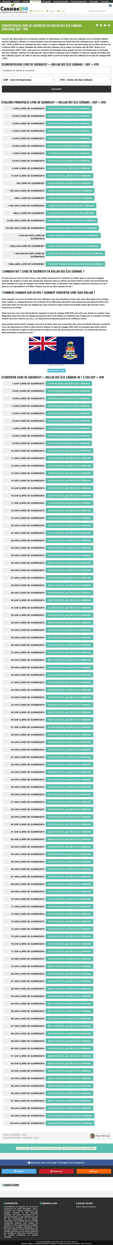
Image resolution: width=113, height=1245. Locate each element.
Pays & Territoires (37, 11)
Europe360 (46, 1)
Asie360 (25, 1)
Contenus (51, 11)
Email (95, 1171)
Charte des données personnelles (69, 1243)
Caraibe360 (35, 1)
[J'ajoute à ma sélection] (101, 25)
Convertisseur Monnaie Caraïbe (45, 1148)
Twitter (20, 1171)
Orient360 (104, 1)
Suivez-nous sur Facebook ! (86, 1207)
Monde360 (6, 1)
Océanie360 (93, 1)
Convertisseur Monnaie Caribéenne (79, 1148)
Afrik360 (16, 1)
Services (62, 11)
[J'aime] (97, 25)
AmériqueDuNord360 (78, 1)
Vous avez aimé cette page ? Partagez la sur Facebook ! (57, 1162)
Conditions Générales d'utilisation (45, 1243)
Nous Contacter (86, 1243)
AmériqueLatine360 (61, 1)
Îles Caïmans (23, 1148)
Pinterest (57, 1171)
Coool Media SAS (41, 1241)
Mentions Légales (27, 1243)
